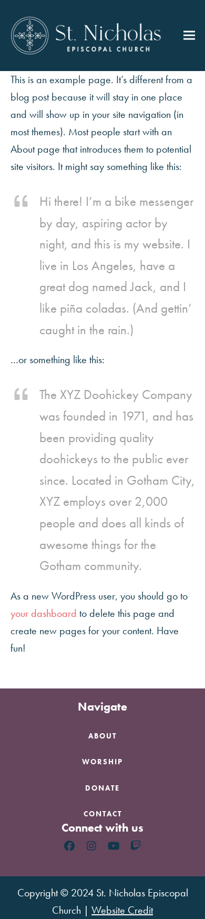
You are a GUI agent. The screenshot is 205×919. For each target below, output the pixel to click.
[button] (189, 35)
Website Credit (122, 910)
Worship (102, 761)
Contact (103, 813)
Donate (102, 788)
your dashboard (44, 613)
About (102, 736)
